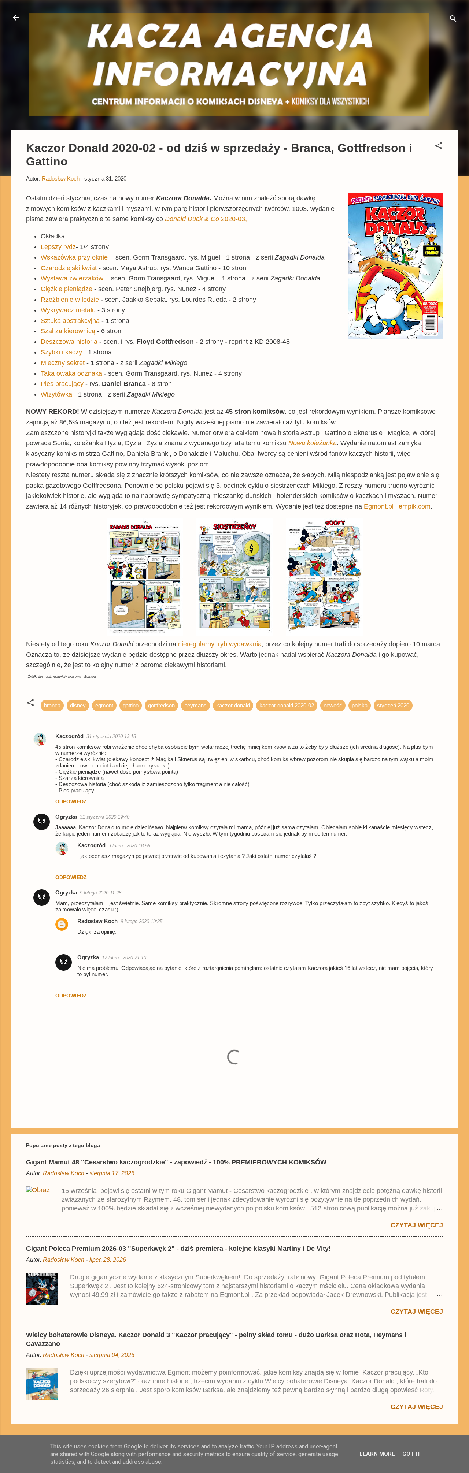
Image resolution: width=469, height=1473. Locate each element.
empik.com (415, 506)
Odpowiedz (71, 801)
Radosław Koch (97, 921)
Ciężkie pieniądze (66, 289)
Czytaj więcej (417, 1225)
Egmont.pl (379, 506)
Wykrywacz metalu (68, 310)
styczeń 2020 (393, 705)
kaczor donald (233, 705)
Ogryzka (66, 817)
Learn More (377, 1454)
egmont (104, 705)
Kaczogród (69, 736)
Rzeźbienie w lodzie (70, 299)
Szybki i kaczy (61, 352)
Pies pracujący (62, 383)
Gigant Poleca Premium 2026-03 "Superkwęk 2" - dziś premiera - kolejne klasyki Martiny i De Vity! (178, 1248)
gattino (131, 705)
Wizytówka (56, 394)
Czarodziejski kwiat (69, 268)
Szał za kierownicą (68, 331)
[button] (438, 147)
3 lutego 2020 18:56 (129, 845)
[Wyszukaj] (453, 20)
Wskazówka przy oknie (74, 257)
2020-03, (206, 219)
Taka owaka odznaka (71, 373)
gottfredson (161, 705)
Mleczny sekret (63, 363)
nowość (333, 705)
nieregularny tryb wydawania (220, 644)
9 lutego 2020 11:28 (100, 893)
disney (78, 705)
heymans (195, 705)
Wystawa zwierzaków (72, 278)
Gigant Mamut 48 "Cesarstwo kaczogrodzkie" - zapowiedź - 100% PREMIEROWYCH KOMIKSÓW (176, 1162)
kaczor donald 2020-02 (286, 705)
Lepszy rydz (58, 246)
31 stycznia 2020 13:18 (111, 736)
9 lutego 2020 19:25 (141, 921)
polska (360, 705)
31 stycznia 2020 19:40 (104, 817)
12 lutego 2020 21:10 (124, 957)
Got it (411, 1454)
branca (52, 705)
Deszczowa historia (69, 341)
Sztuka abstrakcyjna (70, 320)
